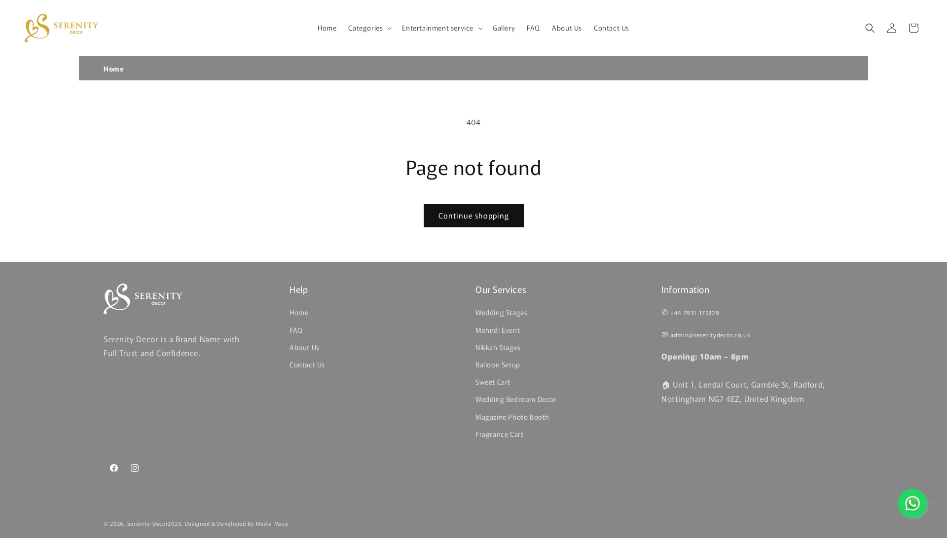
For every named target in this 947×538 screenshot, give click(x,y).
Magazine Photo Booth (512, 416)
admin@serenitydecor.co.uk (710, 334)
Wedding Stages (501, 312)
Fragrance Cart (499, 433)
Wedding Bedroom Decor (516, 399)
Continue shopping (473, 215)
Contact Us (307, 364)
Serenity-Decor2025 (154, 523)
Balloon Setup (497, 364)
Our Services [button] (500, 289)
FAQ (296, 329)
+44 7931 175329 (694, 312)
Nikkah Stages (498, 347)
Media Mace (271, 523)
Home (114, 68)
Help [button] (299, 289)
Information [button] (685, 289)
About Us (305, 347)
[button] (369, 27)
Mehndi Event (497, 329)
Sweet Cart (492, 382)
